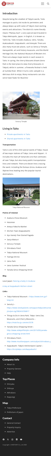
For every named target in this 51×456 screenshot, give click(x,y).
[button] (42, 3)
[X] (8, 439)
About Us (11, 364)
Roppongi (11, 397)
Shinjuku (10, 384)
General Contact (14, 423)
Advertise (11, 431)
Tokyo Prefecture (14, 408)
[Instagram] (12, 439)
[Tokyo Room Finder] (8, 4)
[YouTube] (21, 439)
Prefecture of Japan (15, 412)
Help (9, 373)
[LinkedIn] (17, 439)
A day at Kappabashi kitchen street (17, 286)
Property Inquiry (14, 427)
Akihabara (11, 392)
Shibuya (10, 388)
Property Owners (14, 369)
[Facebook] (3, 439)
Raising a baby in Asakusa (24, 281)
